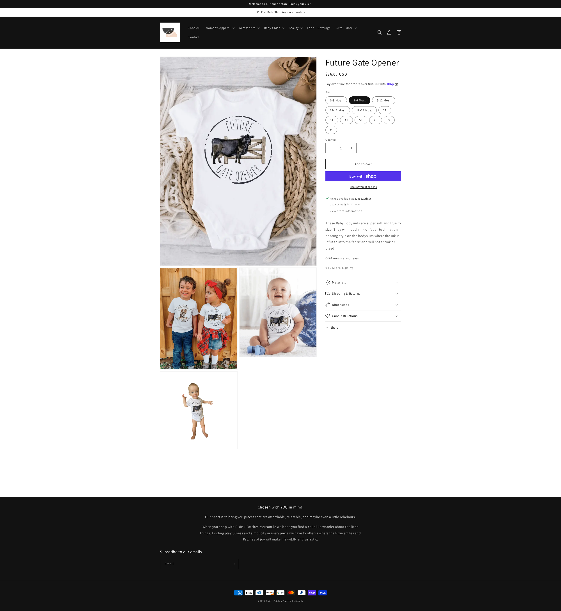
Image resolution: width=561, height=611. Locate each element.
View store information (346, 211)
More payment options (363, 186)
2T (385, 110)
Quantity (330, 139)
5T (361, 120)
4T (346, 120)
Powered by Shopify (293, 601)
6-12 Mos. (384, 100)
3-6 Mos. (359, 100)
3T (332, 120)
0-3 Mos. (336, 100)
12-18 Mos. (337, 110)
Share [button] (334, 327)
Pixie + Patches (274, 601)
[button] (219, 27)
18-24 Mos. (364, 110)
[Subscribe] (234, 564)
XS (375, 120)
